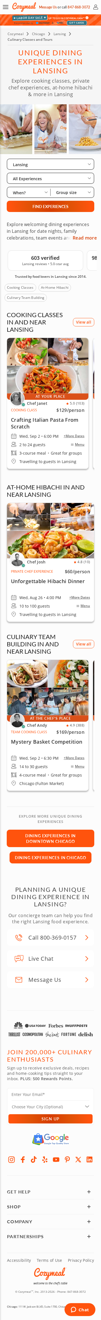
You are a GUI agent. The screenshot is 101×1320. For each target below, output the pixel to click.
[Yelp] (44, 1159)
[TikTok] (33, 1159)
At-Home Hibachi (55, 287)
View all (83, 322)
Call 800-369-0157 (52, 937)
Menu (79, 444)
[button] (5, 7)
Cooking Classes (20, 287)
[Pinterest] (67, 1159)
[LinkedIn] (89, 1159)
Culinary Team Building (25, 297)
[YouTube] (56, 1159)
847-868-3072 (79, 7)
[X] (78, 1159)
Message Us (48, 7)
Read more (85, 238)
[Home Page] (24, 7)
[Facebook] (22, 1159)
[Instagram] (11, 1159)
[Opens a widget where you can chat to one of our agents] (79, 1310)
